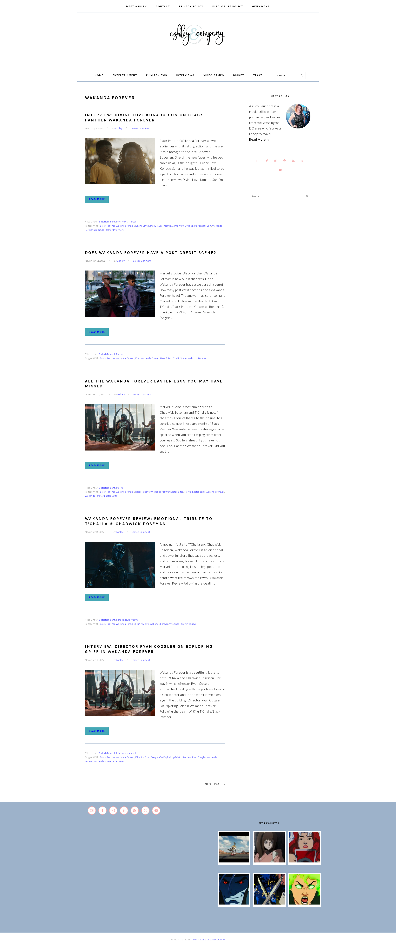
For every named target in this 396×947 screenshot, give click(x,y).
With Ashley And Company (198, 41)
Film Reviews (123, 619)
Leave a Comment (140, 128)
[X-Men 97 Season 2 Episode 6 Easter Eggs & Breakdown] (304, 903)
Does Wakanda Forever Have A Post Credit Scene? (150, 253)
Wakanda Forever (197, 358)
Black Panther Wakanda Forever (117, 225)
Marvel (132, 221)
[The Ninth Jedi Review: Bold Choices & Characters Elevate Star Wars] (269, 861)
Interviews (121, 221)
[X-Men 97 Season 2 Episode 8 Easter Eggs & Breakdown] (234, 903)
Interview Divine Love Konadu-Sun (192, 225)
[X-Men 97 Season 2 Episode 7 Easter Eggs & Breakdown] (269, 903)
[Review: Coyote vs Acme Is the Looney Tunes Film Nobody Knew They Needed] (234, 861)
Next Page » (215, 784)
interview (168, 225)
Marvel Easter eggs (194, 491)
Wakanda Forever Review (182, 623)
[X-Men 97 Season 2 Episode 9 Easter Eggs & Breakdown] (304, 861)
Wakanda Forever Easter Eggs (101, 495)
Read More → (259, 139)
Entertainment (107, 221)
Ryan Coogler (199, 757)
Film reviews (142, 623)
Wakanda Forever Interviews (109, 229)
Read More (97, 199)
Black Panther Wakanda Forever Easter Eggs (159, 491)
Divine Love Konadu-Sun (148, 225)
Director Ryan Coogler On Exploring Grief (157, 757)
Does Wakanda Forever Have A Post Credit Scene (161, 358)
